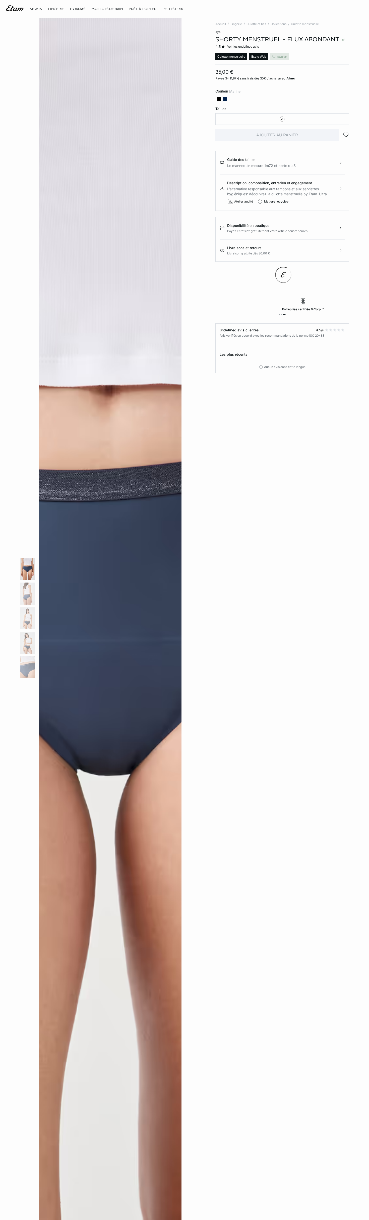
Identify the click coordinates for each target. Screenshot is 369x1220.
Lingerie (236, 24)
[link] (36, 9)
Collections (278, 24)
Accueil (220, 24)
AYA (218, 32)
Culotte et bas (256, 24)
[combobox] (282, 119)
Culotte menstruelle (305, 24)
